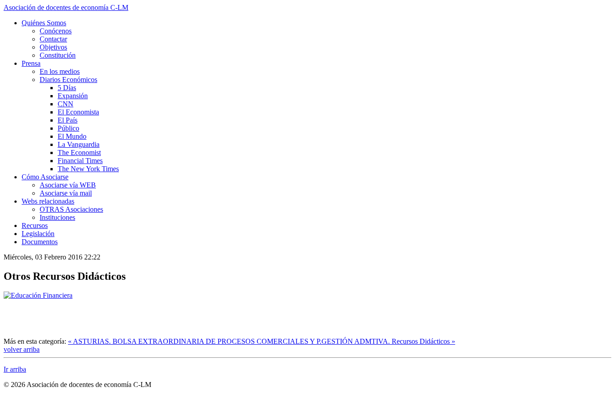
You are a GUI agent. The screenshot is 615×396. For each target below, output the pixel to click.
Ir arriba (15, 369)
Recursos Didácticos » (423, 341)
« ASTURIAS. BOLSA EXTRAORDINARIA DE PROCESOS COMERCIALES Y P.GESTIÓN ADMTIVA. (230, 341)
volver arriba (22, 349)
